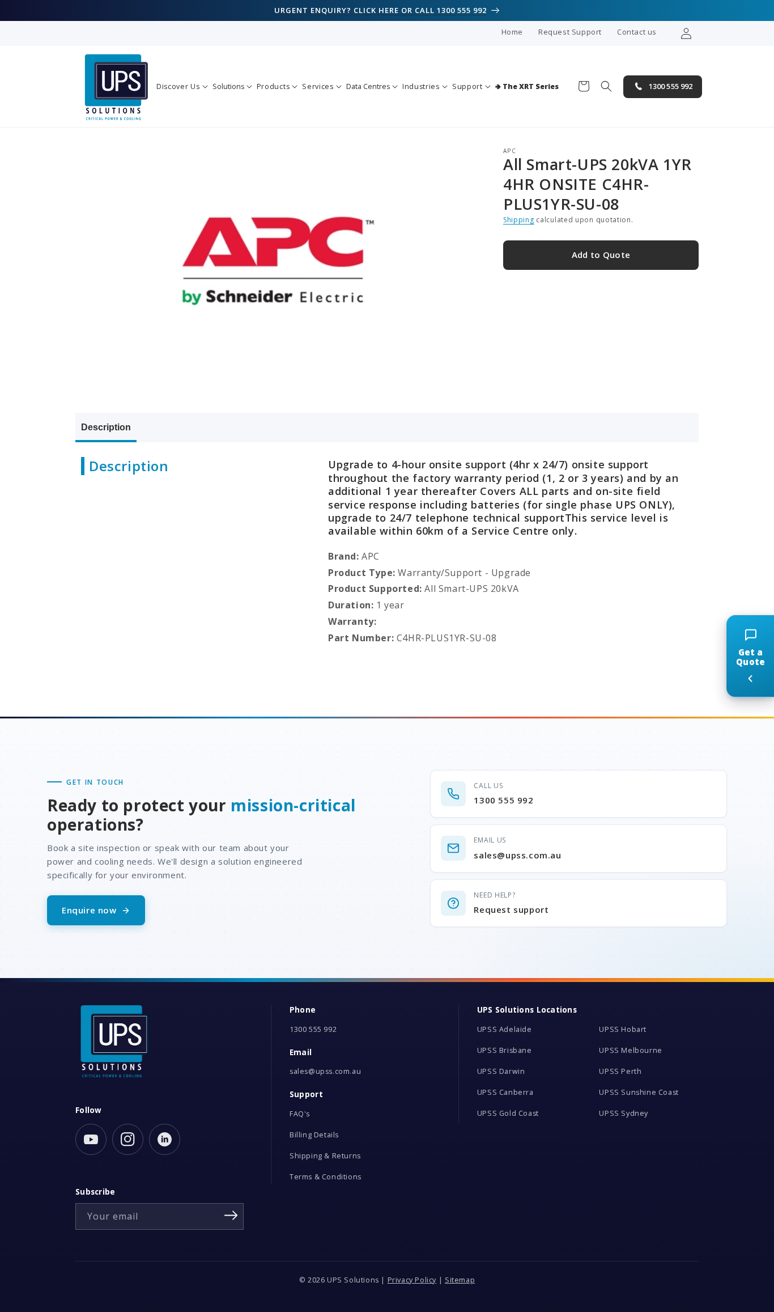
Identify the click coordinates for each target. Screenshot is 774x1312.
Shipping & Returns (325, 1156)
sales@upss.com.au (325, 1071)
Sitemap (460, 1280)
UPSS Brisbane (504, 1050)
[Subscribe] (231, 1215)
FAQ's (300, 1114)
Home (512, 32)
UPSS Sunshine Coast (638, 1092)
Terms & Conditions (326, 1177)
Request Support (570, 32)
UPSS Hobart (623, 1029)
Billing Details (314, 1135)
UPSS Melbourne (630, 1050)
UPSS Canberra (505, 1092)
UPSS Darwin (501, 1071)
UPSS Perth (620, 1071)
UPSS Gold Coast (508, 1113)
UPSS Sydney (623, 1113)
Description (106, 427)
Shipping (518, 220)
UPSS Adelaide (504, 1029)
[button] (182, 86)
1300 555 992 (313, 1029)
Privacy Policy (412, 1280)
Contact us (637, 32)
